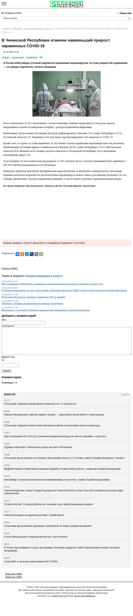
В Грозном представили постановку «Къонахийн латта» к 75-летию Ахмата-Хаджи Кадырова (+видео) (64, 457)
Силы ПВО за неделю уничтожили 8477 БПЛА (31, 561)
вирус (5, 57)
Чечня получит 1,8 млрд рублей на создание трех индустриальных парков (48, 504)
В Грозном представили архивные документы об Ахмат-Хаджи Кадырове (47, 525)
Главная (6, 28)
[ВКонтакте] (17, 254)
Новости (9, 394)
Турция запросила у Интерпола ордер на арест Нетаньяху (38, 447)
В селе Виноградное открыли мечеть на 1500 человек (35, 536)
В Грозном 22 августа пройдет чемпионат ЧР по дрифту (34, 297)
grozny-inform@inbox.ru (84, 596)
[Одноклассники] (22, 254)
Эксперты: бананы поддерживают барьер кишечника (32, 303)
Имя (4, 319)
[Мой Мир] (27, 254)
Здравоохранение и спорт (38, 28)
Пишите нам (125, 13)
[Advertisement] (66, 212)
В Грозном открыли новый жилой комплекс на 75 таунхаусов (40, 403)
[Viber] (36, 254)
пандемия (31, 57)
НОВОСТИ (17, 28)
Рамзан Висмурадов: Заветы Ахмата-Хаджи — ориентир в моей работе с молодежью (54, 414)
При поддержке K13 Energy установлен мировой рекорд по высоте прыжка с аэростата (55, 436)
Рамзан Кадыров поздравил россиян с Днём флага (34, 515)
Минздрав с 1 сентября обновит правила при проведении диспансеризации (46, 310)
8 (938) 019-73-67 (60, 596)
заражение (18, 57)
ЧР (40, 57)
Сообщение (8, 325)
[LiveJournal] (32, 254)
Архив (125, 394)
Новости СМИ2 (13, 573)
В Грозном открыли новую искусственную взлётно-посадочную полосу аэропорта (52, 425)
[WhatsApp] (41, 254)
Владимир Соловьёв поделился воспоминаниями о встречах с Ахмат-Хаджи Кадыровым (56, 479)
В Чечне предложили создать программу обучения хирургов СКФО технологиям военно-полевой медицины (61, 549)
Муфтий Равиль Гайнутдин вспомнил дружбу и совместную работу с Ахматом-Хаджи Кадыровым (62, 468)
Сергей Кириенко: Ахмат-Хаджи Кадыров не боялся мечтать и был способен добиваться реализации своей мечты (63, 492)
